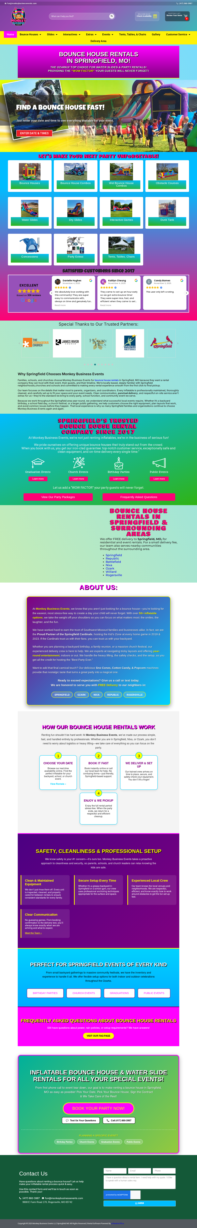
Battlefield (113, 562)
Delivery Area (99, 41)
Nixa (109, 565)
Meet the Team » (33, 933)
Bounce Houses (29, 34)
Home (10, 34)
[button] (186, 293)
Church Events (84, 993)
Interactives (70, 34)
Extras (89, 34)
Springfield (114, 555)
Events (106, 34)
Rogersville (114, 575)
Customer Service (176, 34)
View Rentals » (58, 783)
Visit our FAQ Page (98, 1035)
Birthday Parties (45, 993)
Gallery (156, 34)
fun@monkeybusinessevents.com (21, 3)
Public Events (154, 993)
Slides (50, 34)
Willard (111, 571)
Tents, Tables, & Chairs (132, 34)
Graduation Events (110, 1141)
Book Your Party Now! (98, 1108)
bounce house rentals (107, 380)
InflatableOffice (117, 1223)
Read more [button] (105, 305)
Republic (112, 558)
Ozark (110, 568)
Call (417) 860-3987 (119, 1120)
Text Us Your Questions (81, 1120)
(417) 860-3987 (185, 3)
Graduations (119, 993)
